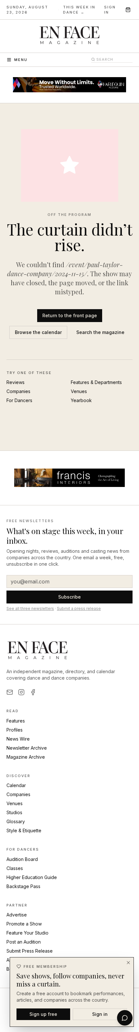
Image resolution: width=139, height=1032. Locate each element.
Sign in (110, 10)
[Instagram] (21, 692)
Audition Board (22, 859)
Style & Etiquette (23, 830)
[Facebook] (33, 692)
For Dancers (19, 400)
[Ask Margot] (125, 1018)
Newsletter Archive (26, 748)
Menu (20, 59)
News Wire (18, 739)
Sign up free (43, 1014)
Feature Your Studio (27, 933)
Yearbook (81, 400)
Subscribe (69, 597)
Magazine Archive (25, 757)
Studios (14, 812)
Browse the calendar (38, 332)
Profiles (14, 730)
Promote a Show (24, 923)
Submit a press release (79, 608)
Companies (18, 391)
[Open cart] (128, 9)
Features (15, 720)
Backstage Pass (23, 886)
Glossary (15, 821)
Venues (79, 391)
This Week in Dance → (79, 10)
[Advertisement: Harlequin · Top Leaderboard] (69, 85)
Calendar (16, 785)
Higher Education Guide (31, 877)
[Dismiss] (128, 962)
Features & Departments (96, 382)
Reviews (15, 382)
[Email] (9, 692)
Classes (14, 868)
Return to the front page (69, 315)
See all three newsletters (30, 608)
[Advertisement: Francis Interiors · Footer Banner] (69, 478)
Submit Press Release (29, 951)
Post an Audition (23, 942)
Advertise (16, 914)
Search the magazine (100, 332)
